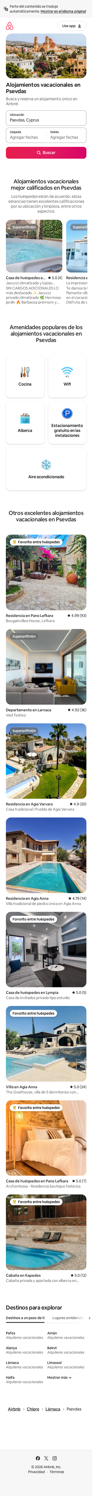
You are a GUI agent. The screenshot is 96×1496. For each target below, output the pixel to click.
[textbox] (26, 137)
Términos (56, 1472)
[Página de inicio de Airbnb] (9, 26)
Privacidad (36, 1472)
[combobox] (46, 120)
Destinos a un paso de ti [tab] (25, 1318)
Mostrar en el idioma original (63, 11)
